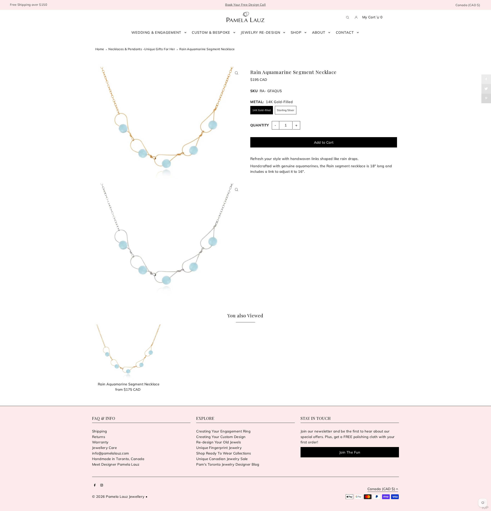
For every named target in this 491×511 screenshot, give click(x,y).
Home (99, 49)
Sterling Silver (285, 110)
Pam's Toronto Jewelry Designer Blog (227, 464)
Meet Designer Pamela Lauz (115, 464)
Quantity (259, 125)
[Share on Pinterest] (486, 98)
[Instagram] (101, 485)
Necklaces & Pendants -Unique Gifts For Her (141, 49)
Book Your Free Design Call (245, 5)
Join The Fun (349, 452)
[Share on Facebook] (486, 79)
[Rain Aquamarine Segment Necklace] (128, 351)
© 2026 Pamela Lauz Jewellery (118, 496)
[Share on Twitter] (486, 89)
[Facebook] (95, 485)
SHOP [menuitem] (296, 32)
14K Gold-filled (261, 110)
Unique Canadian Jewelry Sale (222, 459)
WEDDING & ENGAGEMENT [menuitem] (156, 32)
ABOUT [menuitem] (318, 32)
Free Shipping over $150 (28, 5)
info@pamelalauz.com (110, 453)
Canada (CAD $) (468, 5)
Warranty (100, 442)
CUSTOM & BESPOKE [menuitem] (211, 32)
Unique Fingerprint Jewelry (219, 447)
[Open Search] (347, 17)
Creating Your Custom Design (221, 437)
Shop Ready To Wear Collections (223, 453)
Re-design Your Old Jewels (218, 442)
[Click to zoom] (236, 73)
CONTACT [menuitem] (345, 32)
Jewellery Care (104, 447)
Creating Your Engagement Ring (223, 431)
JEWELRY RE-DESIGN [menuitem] (260, 32)
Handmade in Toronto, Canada (118, 459)
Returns (98, 437)
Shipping (99, 431)
